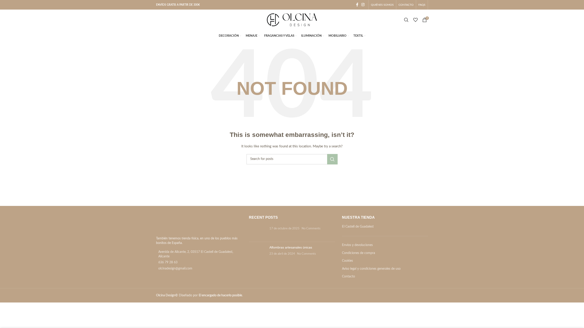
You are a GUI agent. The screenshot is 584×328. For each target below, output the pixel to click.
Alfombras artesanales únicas (290, 247)
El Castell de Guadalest (358, 226)
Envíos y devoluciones (357, 245)
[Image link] (181, 224)
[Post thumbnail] (257, 231)
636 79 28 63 (167, 262)
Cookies (347, 260)
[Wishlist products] (415, 19)
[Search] (406, 19)
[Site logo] (292, 19)
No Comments (311, 228)
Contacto (348, 276)
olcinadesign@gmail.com (175, 268)
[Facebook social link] (357, 4)
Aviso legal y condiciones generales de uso (371, 268)
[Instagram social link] (363, 4)
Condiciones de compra (358, 253)
